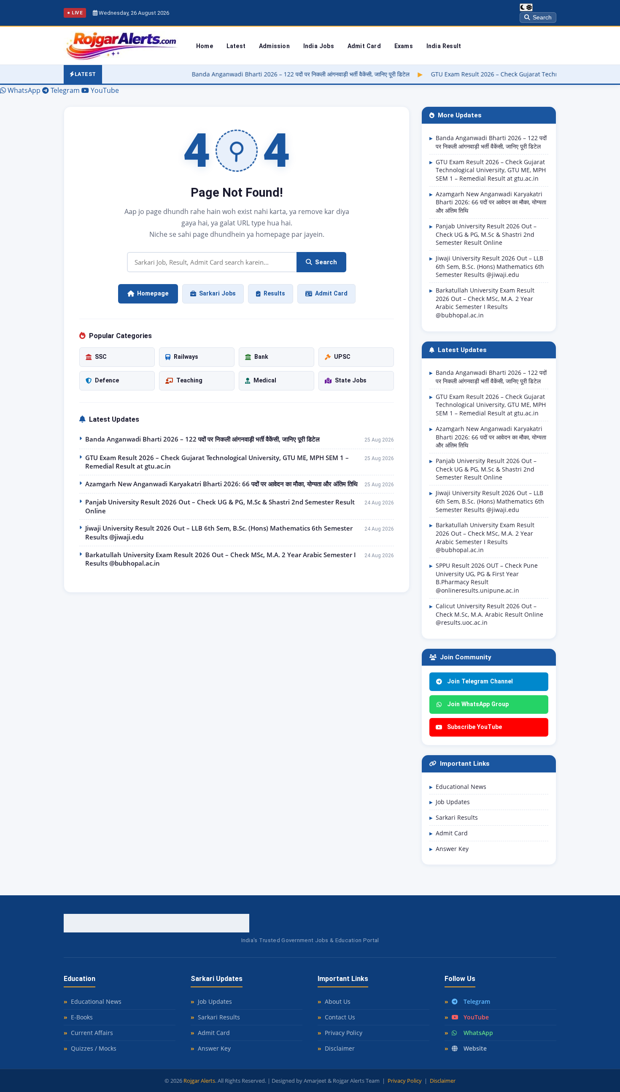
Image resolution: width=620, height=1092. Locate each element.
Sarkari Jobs (217, 293)
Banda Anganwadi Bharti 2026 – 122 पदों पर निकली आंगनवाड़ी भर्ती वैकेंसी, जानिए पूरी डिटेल (246, 74)
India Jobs (318, 46)
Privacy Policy (343, 1033)
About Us (337, 1001)
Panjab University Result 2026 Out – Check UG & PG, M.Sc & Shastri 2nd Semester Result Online (220, 506)
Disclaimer (340, 1048)
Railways (186, 356)
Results (274, 293)
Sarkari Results (457, 817)
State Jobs (351, 380)
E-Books (82, 1017)
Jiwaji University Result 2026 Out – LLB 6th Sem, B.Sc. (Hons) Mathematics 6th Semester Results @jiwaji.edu (219, 532)
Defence (107, 380)
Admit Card (364, 46)
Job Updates (453, 802)
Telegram (477, 1001)
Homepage (153, 293)
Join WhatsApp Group (478, 704)
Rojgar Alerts (199, 1080)
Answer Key (452, 849)
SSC (101, 356)
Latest (235, 46)
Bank (261, 356)
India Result (443, 46)
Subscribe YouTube (474, 726)
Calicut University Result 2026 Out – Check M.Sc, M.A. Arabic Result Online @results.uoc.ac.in (489, 614)
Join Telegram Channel (480, 681)
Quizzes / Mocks (93, 1048)
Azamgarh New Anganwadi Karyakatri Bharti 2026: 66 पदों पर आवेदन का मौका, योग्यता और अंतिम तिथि (221, 484)
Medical (264, 380)
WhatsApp (478, 1033)
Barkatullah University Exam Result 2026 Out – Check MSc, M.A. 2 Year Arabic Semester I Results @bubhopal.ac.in (220, 559)
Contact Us (340, 1017)
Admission (274, 46)
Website (475, 1048)
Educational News (461, 787)
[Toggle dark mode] (526, 7)
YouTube (476, 1017)
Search (542, 17)
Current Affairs (92, 1033)
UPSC (342, 356)
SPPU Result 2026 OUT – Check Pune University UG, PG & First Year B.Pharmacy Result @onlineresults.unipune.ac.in (487, 577)
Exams (403, 46)
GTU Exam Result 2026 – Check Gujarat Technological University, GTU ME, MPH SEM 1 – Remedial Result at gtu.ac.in (217, 462)
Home (204, 46)
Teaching (189, 380)
